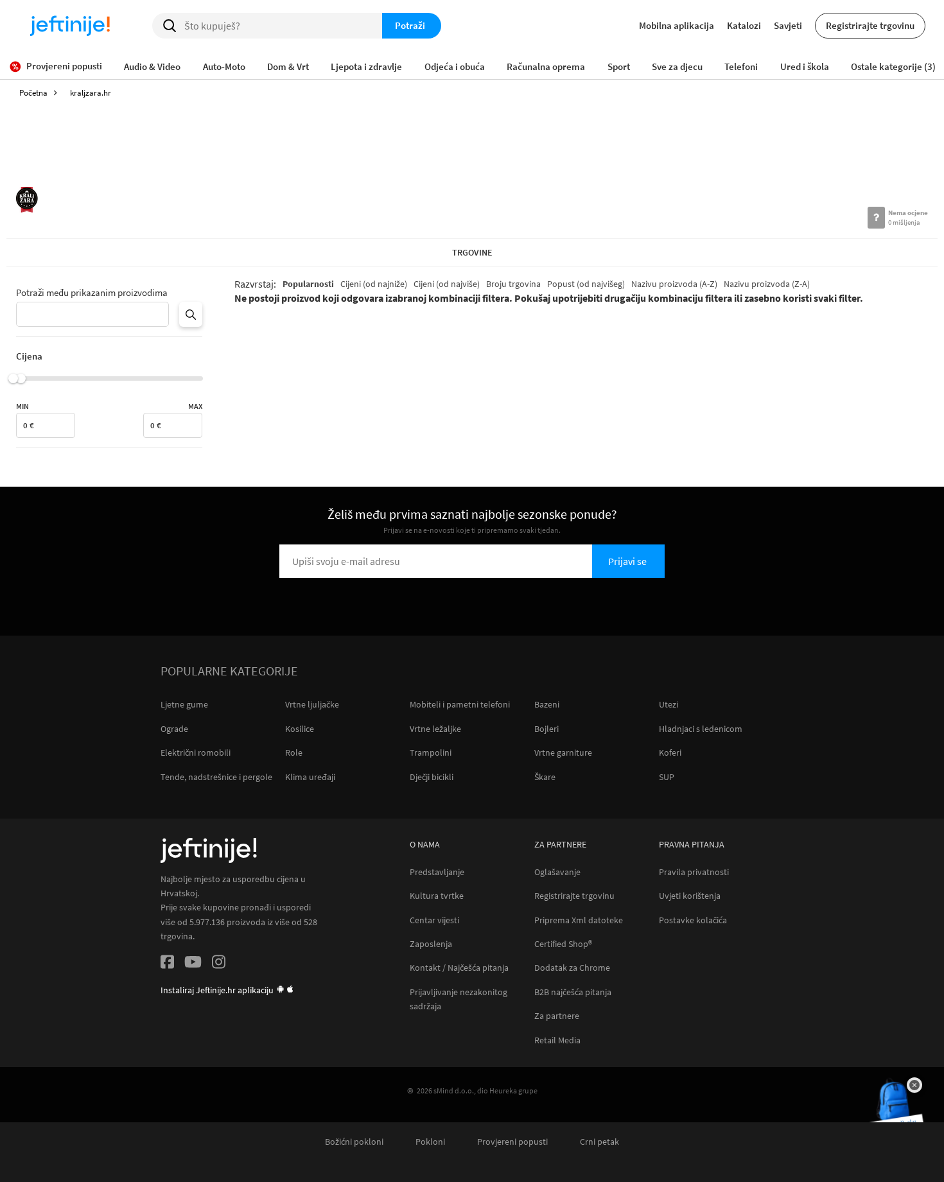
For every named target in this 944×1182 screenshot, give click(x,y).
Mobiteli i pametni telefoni (460, 704)
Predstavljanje (437, 872)
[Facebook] (167, 964)
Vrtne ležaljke (435, 728)
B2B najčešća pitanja (572, 992)
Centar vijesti (434, 920)
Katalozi (744, 25)
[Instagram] (218, 964)
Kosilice (299, 728)
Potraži (410, 25)
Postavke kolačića (693, 920)
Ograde (174, 728)
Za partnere (556, 1016)
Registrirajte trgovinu (870, 25)
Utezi (668, 704)
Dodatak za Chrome (572, 967)
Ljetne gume (184, 704)
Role (293, 752)
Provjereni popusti (512, 1141)
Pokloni (430, 1141)
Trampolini (430, 752)
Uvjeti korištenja (690, 896)
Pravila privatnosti (694, 872)
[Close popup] (914, 1085)
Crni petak (599, 1141)
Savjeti (788, 25)
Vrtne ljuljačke (312, 704)
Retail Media (557, 1040)
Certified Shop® (563, 944)
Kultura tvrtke (437, 896)
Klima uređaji (310, 777)
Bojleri (546, 728)
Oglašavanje (557, 872)
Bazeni (546, 704)
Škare (544, 777)
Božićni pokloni (354, 1141)
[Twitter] (193, 964)
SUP (666, 777)
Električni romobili (196, 752)
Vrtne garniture (563, 752)
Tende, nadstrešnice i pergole (216, 777)
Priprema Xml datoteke (578, 920)
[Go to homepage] (70, 25)
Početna (33, 92)
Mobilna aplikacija (676, 25)
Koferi (670, 752)
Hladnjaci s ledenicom (700, 728)
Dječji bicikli (431, 777)
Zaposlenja (431, 944)
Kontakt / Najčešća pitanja (459, 967)
